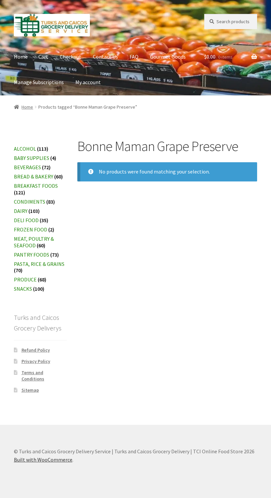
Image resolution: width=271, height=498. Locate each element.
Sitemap (30, 390)
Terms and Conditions (32, 376)
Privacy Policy (35, 361)
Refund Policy (35, 350)
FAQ (134, 56)
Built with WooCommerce (43, 459)
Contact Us (105, 56)
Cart (43, 56)
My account (88, 82)
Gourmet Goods (168, 56)
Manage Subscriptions (39, 82)
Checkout (70, 56)
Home (21, 56)
